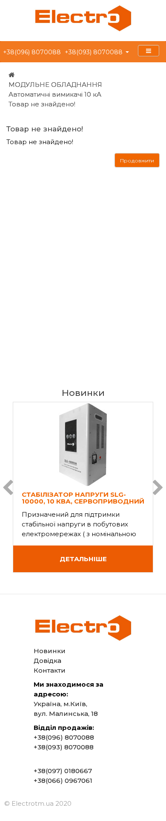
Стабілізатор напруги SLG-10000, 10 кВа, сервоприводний (83, 498)
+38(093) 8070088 (94, 52)
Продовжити (137, 160)
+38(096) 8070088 (32, 52)
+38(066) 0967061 (63, 780)
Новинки (50, 651)
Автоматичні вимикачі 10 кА (55, 94)
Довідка (47, 661)
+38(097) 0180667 (63, 771)
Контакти (50, 670)
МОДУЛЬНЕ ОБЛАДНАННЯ (55, 85)
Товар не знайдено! (42, 104)
